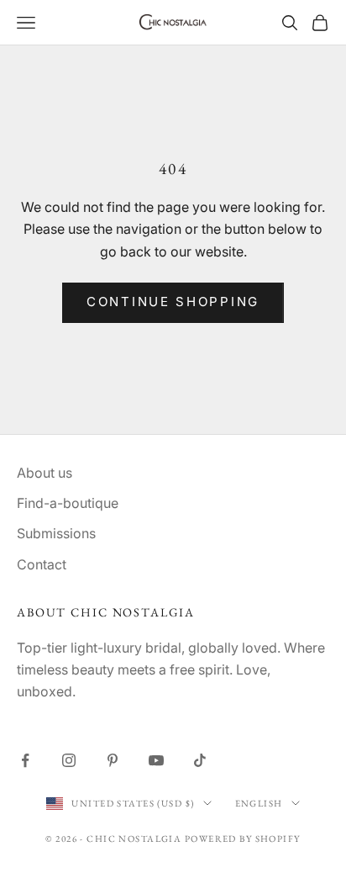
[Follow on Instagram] (68, 760)
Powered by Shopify (243, 838)
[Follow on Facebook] (25, 760)
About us (44, 472)
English (259, 803)
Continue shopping (173, 302)
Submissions (56, 533)
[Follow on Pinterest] (112, 760)
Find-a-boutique (67, 503)
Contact (41, 564)
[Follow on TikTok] (199, 760)
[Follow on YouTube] (156, 760)
